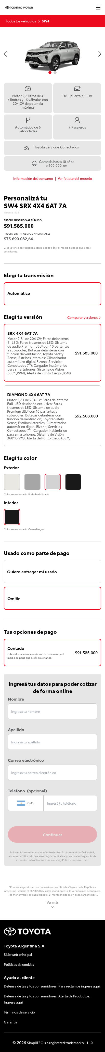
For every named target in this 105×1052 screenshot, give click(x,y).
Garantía (10, 1022)
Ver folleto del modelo (75, 178)
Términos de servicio (19, 1012)
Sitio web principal (18, 954)
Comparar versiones (82, 317)
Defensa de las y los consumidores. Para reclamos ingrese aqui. (52, 986)
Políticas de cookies (19, 964)
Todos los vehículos (21, 21)
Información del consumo (33, 178)
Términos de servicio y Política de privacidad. (62, 860)
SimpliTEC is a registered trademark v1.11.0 (60, 1042)
